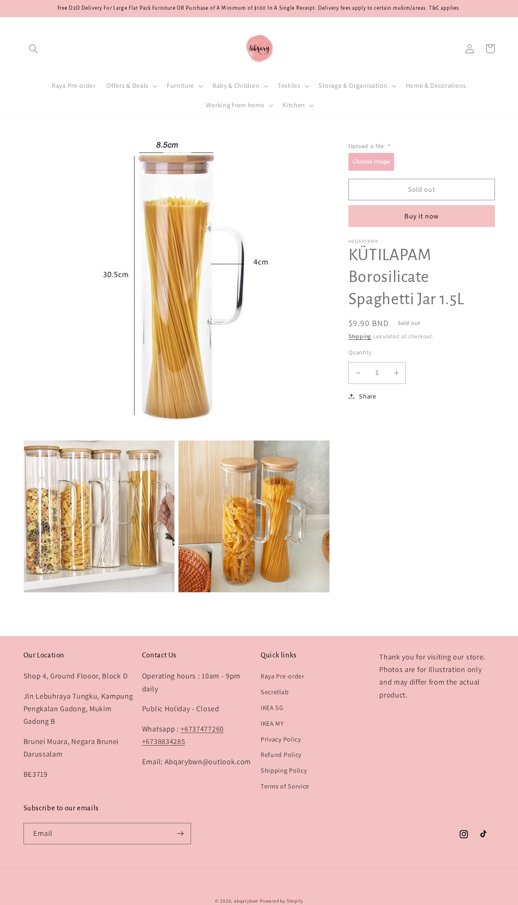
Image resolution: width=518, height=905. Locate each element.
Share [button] (367, 396)
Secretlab (275, 692)
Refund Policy (281, 754)
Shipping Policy (284, 770)
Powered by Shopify (281, 901)
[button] (33, 48)
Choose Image (371, 161)
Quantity (360, 352)
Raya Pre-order (282, 676)
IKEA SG (272, 708)
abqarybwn (246, 901)
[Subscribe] (180, 834)
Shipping (359, 336)
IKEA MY (272, 723)
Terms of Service (285, 786)
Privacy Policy (281, 739)
